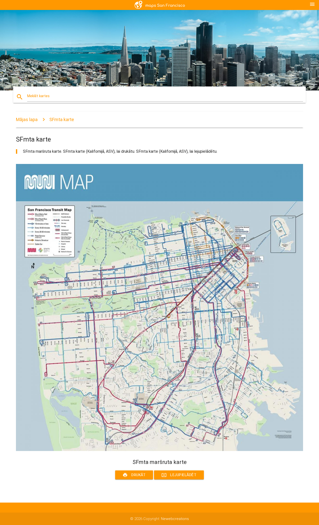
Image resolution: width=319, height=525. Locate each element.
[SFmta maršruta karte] (159, 450)
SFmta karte (61, 119)
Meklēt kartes (38, 96)
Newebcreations (175, 519)
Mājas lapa (27, 119)
